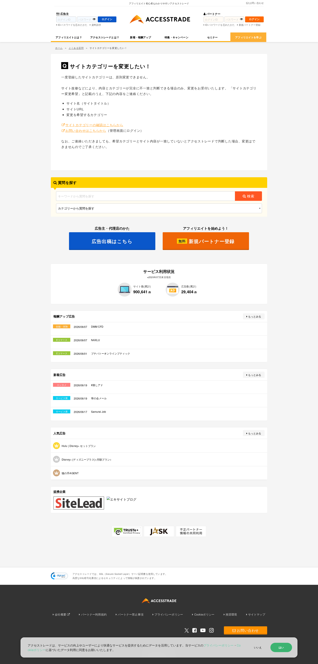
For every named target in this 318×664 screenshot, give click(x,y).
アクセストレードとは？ (104, 37)
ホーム (59, 48)
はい (281, 647)
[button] (59, 576)
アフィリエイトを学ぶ (248, 37)
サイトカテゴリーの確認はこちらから (94, 124)
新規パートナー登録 (249, 24)
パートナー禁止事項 (130, 614)
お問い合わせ (256, 3)
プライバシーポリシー (168, 614)
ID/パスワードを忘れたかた (72, 24)
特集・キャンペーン (176, 37)
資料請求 (96, 24)
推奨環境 (231, 614)
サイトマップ (256, 614)
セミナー (212, 37)
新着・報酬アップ (140, 37)
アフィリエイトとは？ (69, 37)
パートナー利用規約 (94, 614)
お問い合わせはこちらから (85, 130)
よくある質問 (76, 48)
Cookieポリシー (204, 614)
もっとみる (254, 316)
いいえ (258, 647)
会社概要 (60, 614)
